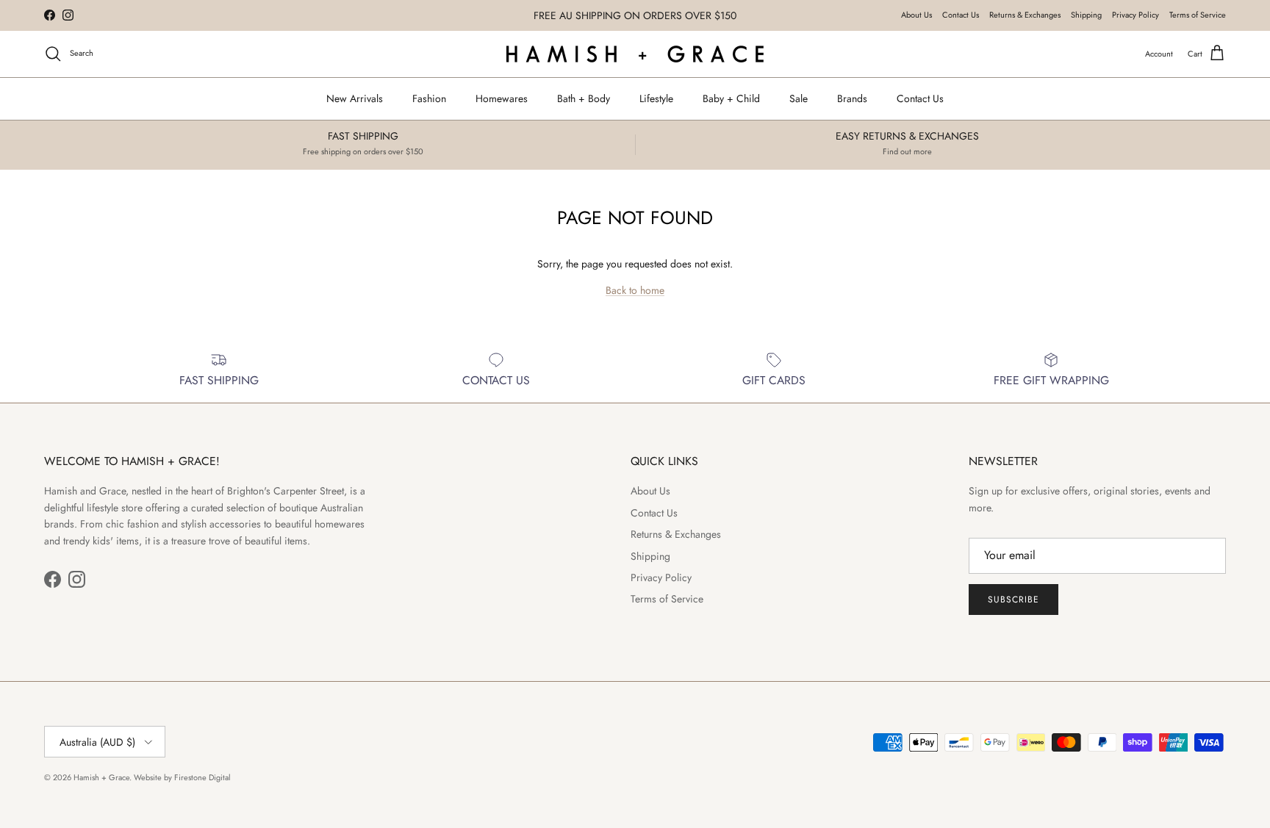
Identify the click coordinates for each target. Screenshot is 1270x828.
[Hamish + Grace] (635, 54)
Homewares (502, 98)
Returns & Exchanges (1025, 15)
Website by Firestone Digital (182, 777)
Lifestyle (656, 98)
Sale (798, 98)
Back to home (635, 290)
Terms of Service (1197, 15)
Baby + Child (731, 98)
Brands (852, 98)
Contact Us (960, 15)
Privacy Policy (1135, 15)
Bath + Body (583, 98)
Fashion (429, 98)
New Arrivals (354, 98)
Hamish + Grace (101, 777)
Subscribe (1013, 599)
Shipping (1086, 15)
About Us (916, 15)
